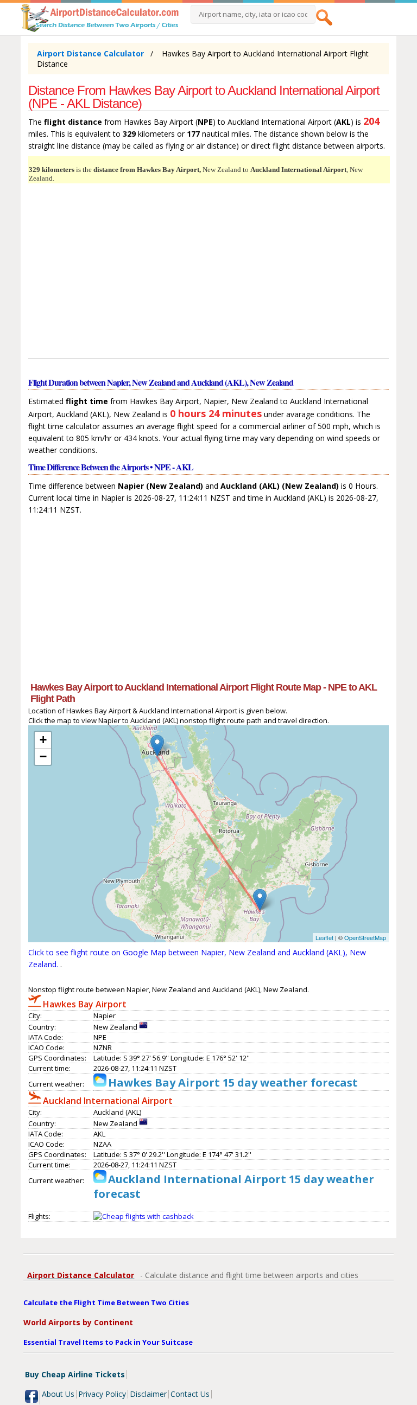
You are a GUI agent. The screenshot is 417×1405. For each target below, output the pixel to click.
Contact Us (190, 1394)
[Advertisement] (208, 272)
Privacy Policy (102, 1394)
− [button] (43, 756)
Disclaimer (148, 1394)
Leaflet (324, 937)
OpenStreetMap (365, 937)
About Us (58, 1394)
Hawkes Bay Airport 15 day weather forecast (233, 1082)
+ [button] (43, 739)
